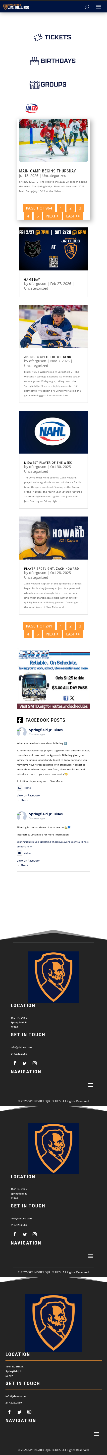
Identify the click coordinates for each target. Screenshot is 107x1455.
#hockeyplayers (61, 841)
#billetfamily (24, 846)
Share (24, 800)
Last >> (73, 215)
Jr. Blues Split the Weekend (47, 357)
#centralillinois (80, 841)
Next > (52, 215)
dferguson (37, 283)
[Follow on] (15, 1063)
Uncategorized (54, 175)
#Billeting (45, 841)
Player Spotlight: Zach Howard (51, 569)
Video (27, 853)
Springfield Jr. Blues (46, 730)
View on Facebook (28, 795)
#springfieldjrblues (28, 841)
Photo (27, 787)
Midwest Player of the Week (48, 463)
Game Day (32, 279)
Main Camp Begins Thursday (47, 171)
